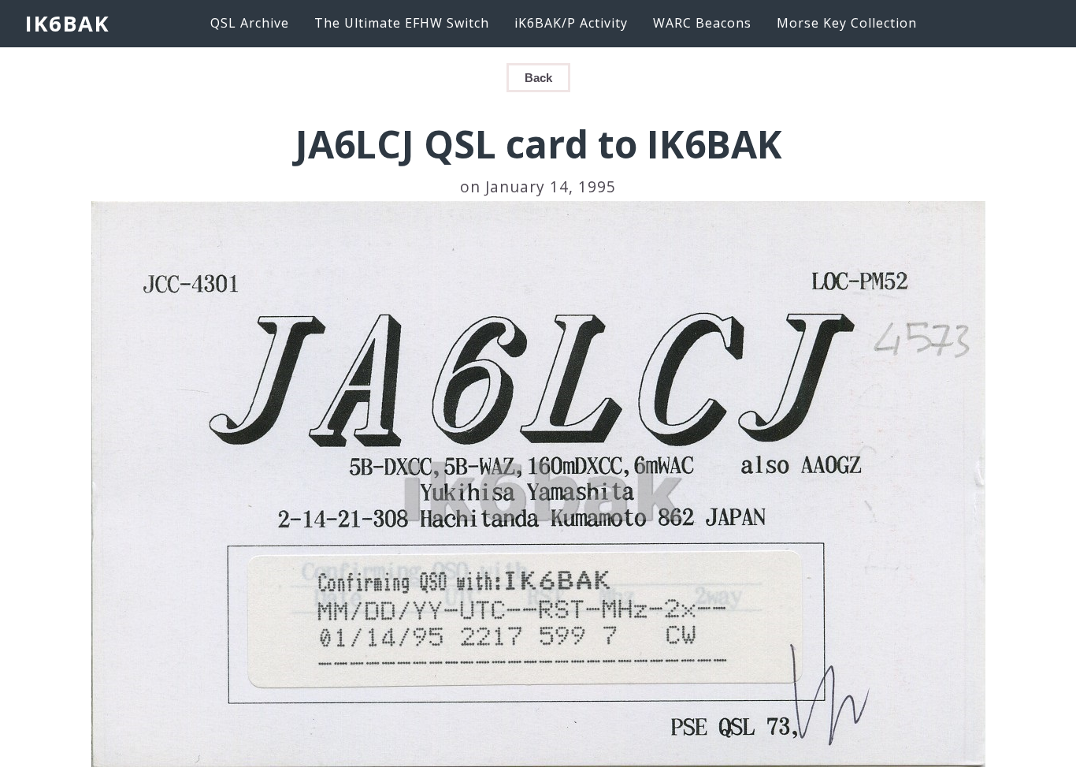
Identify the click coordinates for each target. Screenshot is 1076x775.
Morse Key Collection (847, 23)
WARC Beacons (702, 23)
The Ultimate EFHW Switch (401, 23)
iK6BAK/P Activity (571, 23)
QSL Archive (249, 23)
